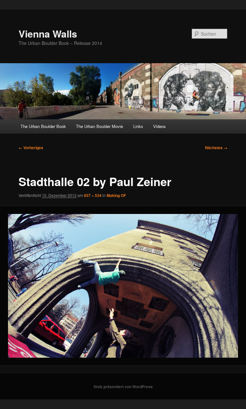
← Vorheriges (31, 147)
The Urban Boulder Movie (99, 126)
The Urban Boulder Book (43, 126)
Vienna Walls (48, 33)
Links (138, 126)
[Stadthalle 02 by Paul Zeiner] (123, 286)
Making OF (116, 195)
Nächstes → (216, 147)
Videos (159, 126)
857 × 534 (93, 195)
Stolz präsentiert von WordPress (123, 386)
